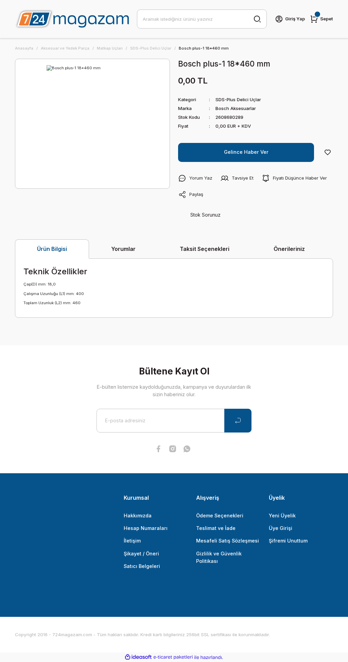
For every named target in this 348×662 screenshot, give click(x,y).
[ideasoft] (138, 657)
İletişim (132, 541)
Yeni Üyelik (282, 515)
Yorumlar (123, 248)
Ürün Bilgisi (52, 248)
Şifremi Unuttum (288, 541)
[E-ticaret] (173, 657)
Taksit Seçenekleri (204, 248)
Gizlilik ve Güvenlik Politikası (219, 557)
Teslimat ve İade (216, 528)
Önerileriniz (289, 248)
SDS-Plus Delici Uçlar (238, 99)
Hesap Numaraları (146, 528)
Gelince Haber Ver (246, 152)
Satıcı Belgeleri (142, 566)
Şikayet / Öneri (141, 553)
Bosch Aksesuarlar (235, 108)
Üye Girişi (280, 528)
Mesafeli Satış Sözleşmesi (227, 541)
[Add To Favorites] (327, 152)
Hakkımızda (138, 515)
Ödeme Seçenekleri (219, 515)
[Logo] (72, 19)
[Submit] (237, 421)
